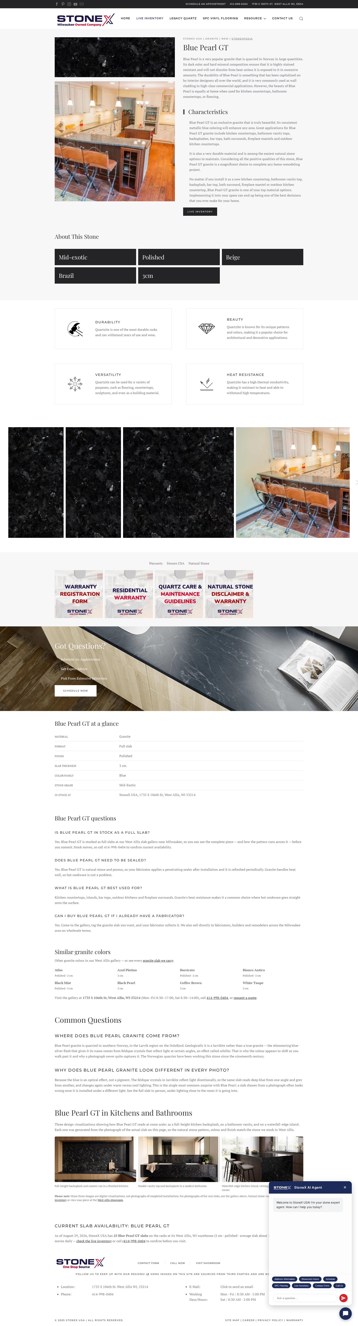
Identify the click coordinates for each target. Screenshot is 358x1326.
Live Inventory (301, 1285)
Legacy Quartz (183, 18)
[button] (301, 18)
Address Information (285, 1279)
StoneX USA (75, 1320)
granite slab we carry (158, 960)
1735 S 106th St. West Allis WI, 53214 (277, 3)
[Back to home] (86, 18)
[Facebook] (57, 3)
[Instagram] (69, 3)
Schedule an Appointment (206, 3)
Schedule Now (75, 690)
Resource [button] (253, 18)
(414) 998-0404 (133, 1241)
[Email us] (82, 3)
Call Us (339, 1285)
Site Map (232, 1320)
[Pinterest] (63, 3)
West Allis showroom (110, 1200)
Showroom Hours (310, 1279)
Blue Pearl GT (205, 47)
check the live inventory (94, 1241)
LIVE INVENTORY (200, 211)
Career (249, 1320)
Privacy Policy (270, 1320)
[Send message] (343, 1298)
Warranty (294, 1320)
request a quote (245, 997)
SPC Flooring (281, 1285)
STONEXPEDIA (242, 38)
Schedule (330, 1279)
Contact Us (282, 18)
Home (125, 18)
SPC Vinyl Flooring (220, 18)
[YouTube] (75, 3)
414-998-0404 (239, 3)
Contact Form (322, 1285)
